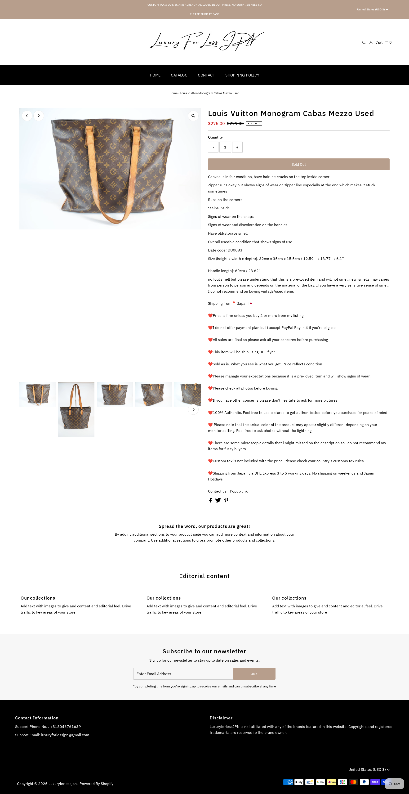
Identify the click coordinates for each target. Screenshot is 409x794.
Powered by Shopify (96, 783)
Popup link (239, 491)
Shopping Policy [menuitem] (242, 75)
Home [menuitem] (155, 75)
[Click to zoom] (193, 116)
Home (173, 93)
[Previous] (27, 115)
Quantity (215, 137)
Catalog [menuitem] (179, 75)
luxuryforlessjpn (63, 783)
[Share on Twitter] (218, 501)
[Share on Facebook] (211, 501)
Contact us (217, 491)
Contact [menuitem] (206, 75)
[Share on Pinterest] (226, 501)
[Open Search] (364, 42)
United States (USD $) (371, 9)
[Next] (38, 115)
